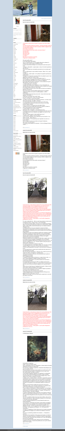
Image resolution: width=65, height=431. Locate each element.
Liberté (14, 103)
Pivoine (14, 88)
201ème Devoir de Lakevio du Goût (29, 132)
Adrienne (14, 45)
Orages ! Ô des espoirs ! (16, 138)
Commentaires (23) (27, 127)
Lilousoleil (14, 80)
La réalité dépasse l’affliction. (28, 333)
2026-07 (14, 118)
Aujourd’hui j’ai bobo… (16, 150)
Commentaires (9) (27, 423)
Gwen (14, 68)
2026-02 (14, 125)
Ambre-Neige (15, 49)
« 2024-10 (42, 18)
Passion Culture (15, 84)
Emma (14, 64)
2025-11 (14, 129)
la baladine (14, 75)
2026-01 (14, 126)
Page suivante (26, 426)
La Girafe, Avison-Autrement (16, 102)
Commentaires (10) (27, 328)
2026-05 (14, 121)
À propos (17, 26)
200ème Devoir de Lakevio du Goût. (29, 282)
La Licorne (14, 76)
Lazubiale (14, 79)
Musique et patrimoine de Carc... (17, 110)
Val (13, 92)
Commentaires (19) (27, 277)
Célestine (14, 52)
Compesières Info (15, 111)
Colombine (14, 57)
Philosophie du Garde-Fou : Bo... (17, 107)
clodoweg (14, 56)
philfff (14, 87)
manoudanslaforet (15, 83)
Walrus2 (14, 95)
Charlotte (14, 53)
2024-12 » (50, 18)
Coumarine (14, 60)
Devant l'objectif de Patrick (16, 106)
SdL (13, 91)
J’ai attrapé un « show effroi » (17, 143)
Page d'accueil (46, 18)
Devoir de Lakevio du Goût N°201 (28, 22)
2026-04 (14, 122)
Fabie (14, 65)
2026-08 (14, 117)
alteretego (14, 48)
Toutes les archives (15, 130)
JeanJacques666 (15, 72)
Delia (14, 61)
